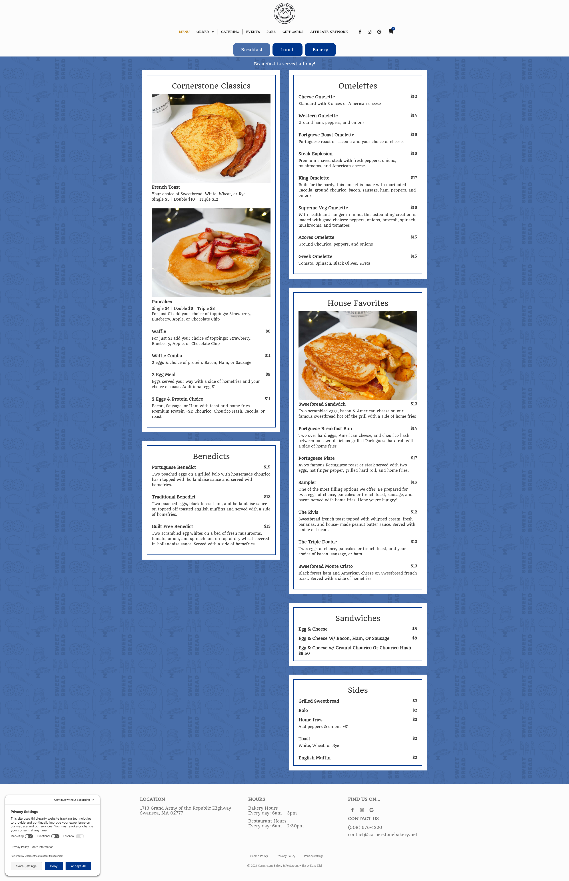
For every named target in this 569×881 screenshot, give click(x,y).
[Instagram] (369, 32)
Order (202, 32)
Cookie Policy (259, 856)
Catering (230, 32)
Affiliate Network (329, 32)
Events (253, 32)
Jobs (271, 32)
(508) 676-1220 (365, 827)
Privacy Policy (286, 856)
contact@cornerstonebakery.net (382, 834)
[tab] (251, 49)
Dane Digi (316, 865)
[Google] (379, 32)
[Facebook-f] (360, 32)
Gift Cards (292, 32)
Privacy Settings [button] (313, 856)
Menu (184, 32)
